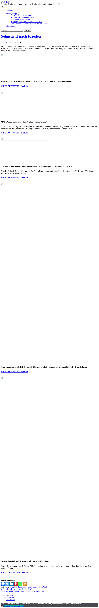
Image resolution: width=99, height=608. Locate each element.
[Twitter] (7, 584)
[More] (24, 584)
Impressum (10, 597)
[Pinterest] (16, 584)
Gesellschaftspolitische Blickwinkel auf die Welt (28, 587)
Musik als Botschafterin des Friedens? (16, 589)
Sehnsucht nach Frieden (21, 36)
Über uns (9, 595)
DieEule (4, 42)
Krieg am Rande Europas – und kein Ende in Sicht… (22, 591)
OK (5, 606)
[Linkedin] (11, 584)
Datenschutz (10, 600)
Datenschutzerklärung (15, 606)
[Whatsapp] (20, 584)
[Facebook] (3, 584)
